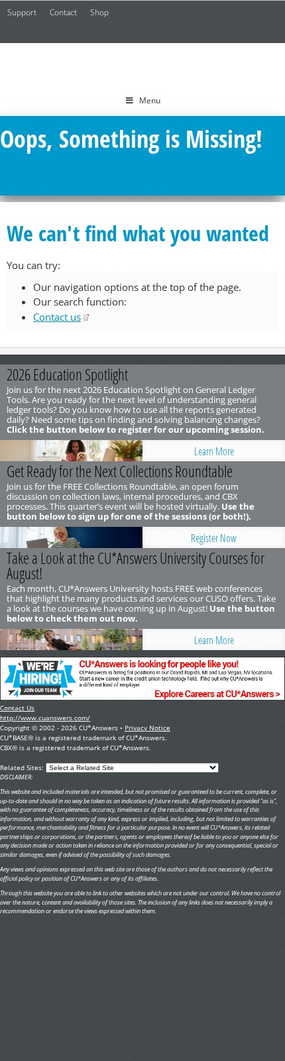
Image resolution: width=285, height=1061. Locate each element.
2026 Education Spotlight (67, 374)
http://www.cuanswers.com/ (45, 717)
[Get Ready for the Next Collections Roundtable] (71, 537)
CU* (142, 64)
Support (21, 12)
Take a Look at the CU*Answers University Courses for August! (135, 565)
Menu (149, 100)
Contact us (57, 316)
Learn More (214, 451)
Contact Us (17, 707)
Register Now (214, 538)
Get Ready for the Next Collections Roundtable (120, 471)
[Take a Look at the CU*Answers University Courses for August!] (71, 639)
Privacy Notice (147, 727)
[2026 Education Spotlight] (71, 450)
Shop (99, 12)
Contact (63, 12)
